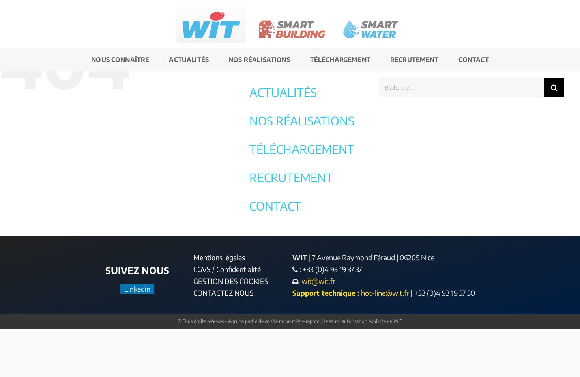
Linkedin (137, 288)
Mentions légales (219, 257)
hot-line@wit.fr (385, 292)
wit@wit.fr (317, 281)
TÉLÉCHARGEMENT (301, 149)
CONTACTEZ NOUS (223, 292)
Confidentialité (238, 269)
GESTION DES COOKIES (230, 281)
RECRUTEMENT (291, 177)
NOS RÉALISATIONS (301, 120)
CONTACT (275, 205)
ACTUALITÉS (283, 92)
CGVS (202, 269)
